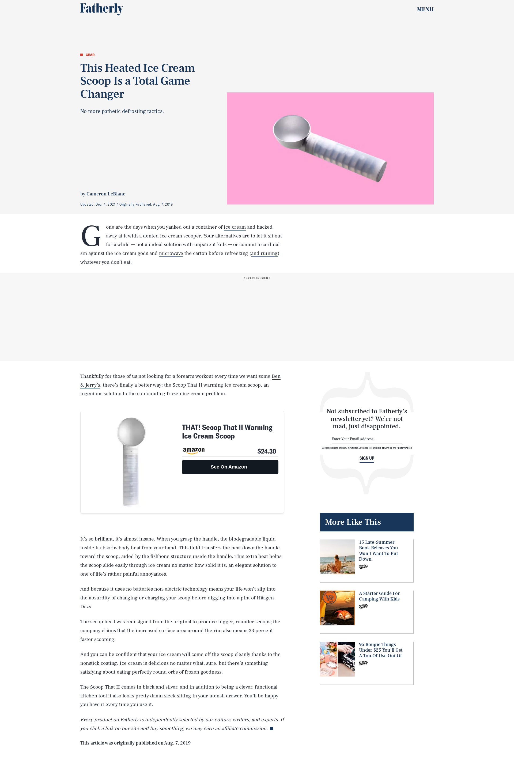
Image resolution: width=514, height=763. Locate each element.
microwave (171, 253)
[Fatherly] (101, 9)
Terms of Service (383, 447)
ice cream (235, 227)
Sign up (367, 458)
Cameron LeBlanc (105, 194)
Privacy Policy (404, 447)
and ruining (264, 253)
